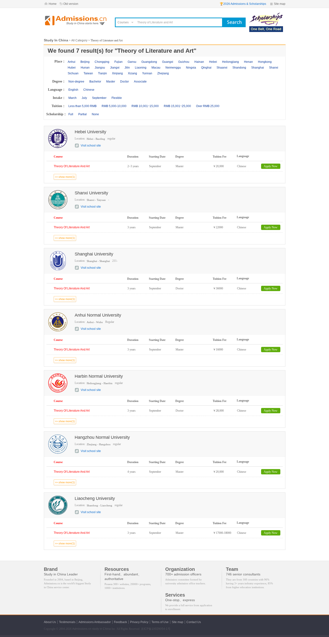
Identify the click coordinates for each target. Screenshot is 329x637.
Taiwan (88, 73)
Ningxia (191, 67)
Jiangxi (114, 67)
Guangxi (167, 62)
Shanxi (273, 67)
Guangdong (149, 62)
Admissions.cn (81, 629)
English (73, 89)
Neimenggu (173, 67)
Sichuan (73, 73)
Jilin (127, 67)
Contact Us (193, 622)
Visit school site (91, 145)
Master (110, 81)
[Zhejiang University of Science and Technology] (266, 15)
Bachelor (95, 81)
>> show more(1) (65, 176)
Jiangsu (100, 67)
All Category (79, 40)
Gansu (132, 62)
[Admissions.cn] (76, 20)
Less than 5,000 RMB (82, 106)
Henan (248, 62)
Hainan (199, 62)
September (99, 98)
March (72, 98)
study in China (101, 629)
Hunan (85, 67)
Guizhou (183, 62)
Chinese (88, 89)
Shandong (239, 67)
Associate (140, 81)
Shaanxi (222, 67)
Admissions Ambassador (95, 622)
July (84, 98)
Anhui (71, 62)
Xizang (132, 73)
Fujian (118, 62)
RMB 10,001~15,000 (145, 106)
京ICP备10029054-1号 (156, 629)
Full (70, 114)
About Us (50, 622)
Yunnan (147, 73)
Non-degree (76, 81)
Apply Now (270, 166)
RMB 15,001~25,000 (177, 106)
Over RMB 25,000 (207, 106)
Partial (82, 114)
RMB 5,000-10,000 (114, 106)
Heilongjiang (230, 62)
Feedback (120, 622)
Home (53, 4)
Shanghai (257, 67)
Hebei (213, 62)
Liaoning (140, 67)
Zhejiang (163, 73)
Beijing (85, 62)
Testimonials (67, 622)
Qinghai (206, 67)
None (95, 114)
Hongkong (265, 62)
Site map (279, 4)
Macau (155, 67)
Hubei (72, 67)
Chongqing (102, 62)
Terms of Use (160, 622)
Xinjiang (117, 73)
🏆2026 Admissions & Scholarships (243, 4)
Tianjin (102, 73)
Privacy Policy (139, 622)
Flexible (117, 98)
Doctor (124, 81)
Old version (70, 4)
